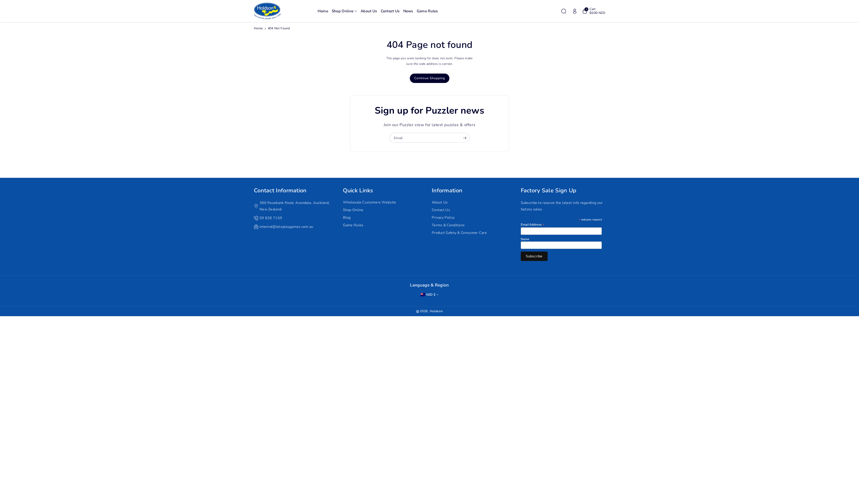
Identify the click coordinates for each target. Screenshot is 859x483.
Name (525, 239)
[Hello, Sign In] (574, 11)
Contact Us (441, 210)
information (447, 190)
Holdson (436, 311)
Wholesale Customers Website (369, 202)
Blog (347, 217)
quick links (358, 190)
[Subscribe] (465, 138)
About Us (440, 202)
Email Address (533, 224)
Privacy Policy (443, 217)
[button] (344, 11)
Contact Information (280, 190)
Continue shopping (429, 78)
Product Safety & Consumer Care (459, 232)
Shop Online (353, 210)
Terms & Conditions (448, 225)
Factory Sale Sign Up (548, 190)
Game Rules (353, 225)
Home (258, 28)
